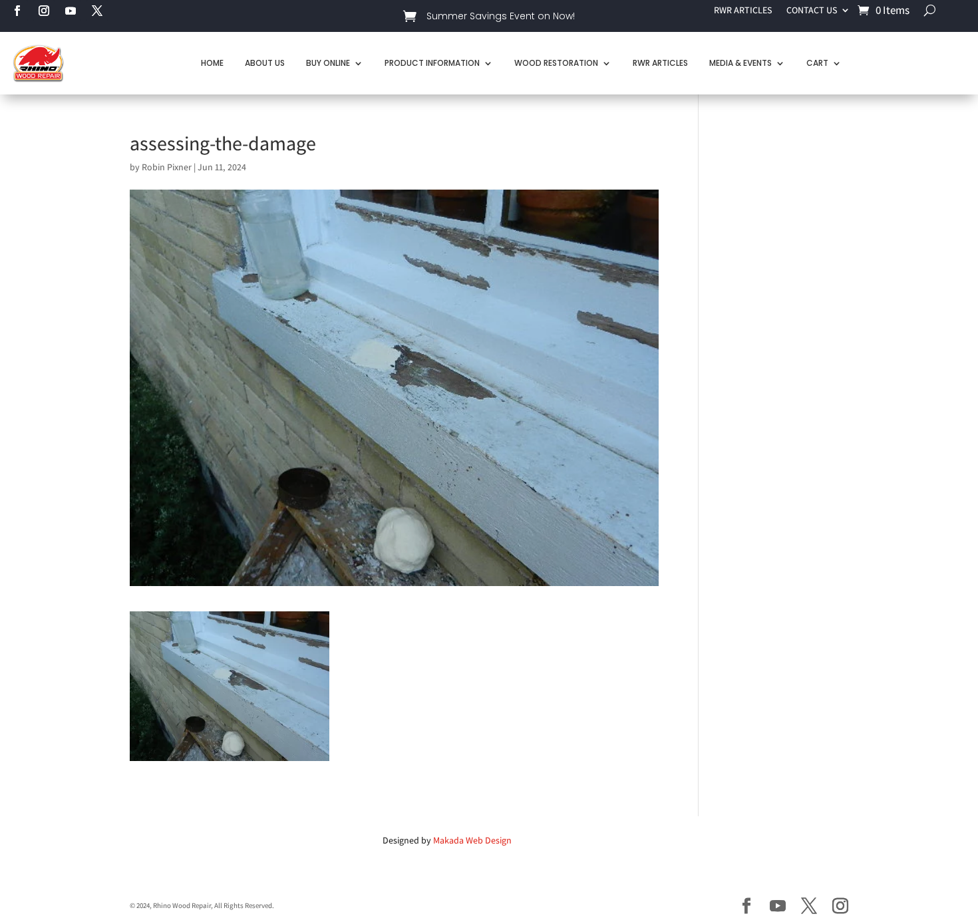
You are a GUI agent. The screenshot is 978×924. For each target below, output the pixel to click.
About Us (265, 63)
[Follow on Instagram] (44, 10)
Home (212, 63)
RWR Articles (660, 63)
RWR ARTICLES (743, 10)
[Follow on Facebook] (17, 10)
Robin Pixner (167, 167)
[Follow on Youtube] (70, 10)
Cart (817, 63)
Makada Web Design (472, 840)
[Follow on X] (97, 10)
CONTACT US (811, 10)
